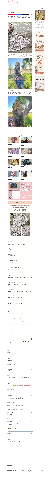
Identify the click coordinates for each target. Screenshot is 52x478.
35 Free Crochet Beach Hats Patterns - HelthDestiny (16, 445)
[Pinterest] (11, 4)
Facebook (20, 315)
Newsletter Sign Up (39, 2)
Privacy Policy (9, 470)
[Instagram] (9, 4)
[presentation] (13, 336)
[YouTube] (10, 4)
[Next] (31, 339)
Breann (9, 12)
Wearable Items (27, 471)
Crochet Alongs (22, 471)
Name (8, 463)
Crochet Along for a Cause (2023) (11, 326)
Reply (31, 352)
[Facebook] (7, 4)
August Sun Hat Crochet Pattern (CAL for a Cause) (13, 143)
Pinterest (26, 315)
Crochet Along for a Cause (20, 54)
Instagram (22, 315)
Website (26, 463)
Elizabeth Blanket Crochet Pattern (25, 341)
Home (20, 2)
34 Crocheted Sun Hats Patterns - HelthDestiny (15, 448)
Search (43, 8)
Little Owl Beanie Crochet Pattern (29, 326)
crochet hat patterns (12, 418)
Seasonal (30, 471)
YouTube (43, 2)
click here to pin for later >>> (20, 202)
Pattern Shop (23, 2)
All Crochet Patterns (29, 470)
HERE (26, 56)
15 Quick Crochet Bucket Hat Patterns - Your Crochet (16, 409)
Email (17, 463)
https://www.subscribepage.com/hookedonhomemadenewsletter (23, 385)
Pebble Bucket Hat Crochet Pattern (24, 165)
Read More (22, 145)
